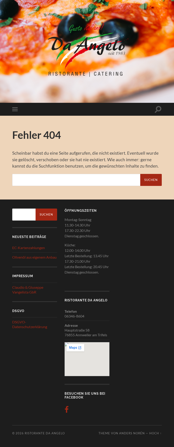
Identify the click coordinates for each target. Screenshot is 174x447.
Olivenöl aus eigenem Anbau (34, 257)
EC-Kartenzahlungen (28, 247)
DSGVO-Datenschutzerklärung (29, 324)
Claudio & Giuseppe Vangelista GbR (27, 289)
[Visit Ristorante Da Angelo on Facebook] (67, 411)
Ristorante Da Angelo (45, 433)
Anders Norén (132, 433)
